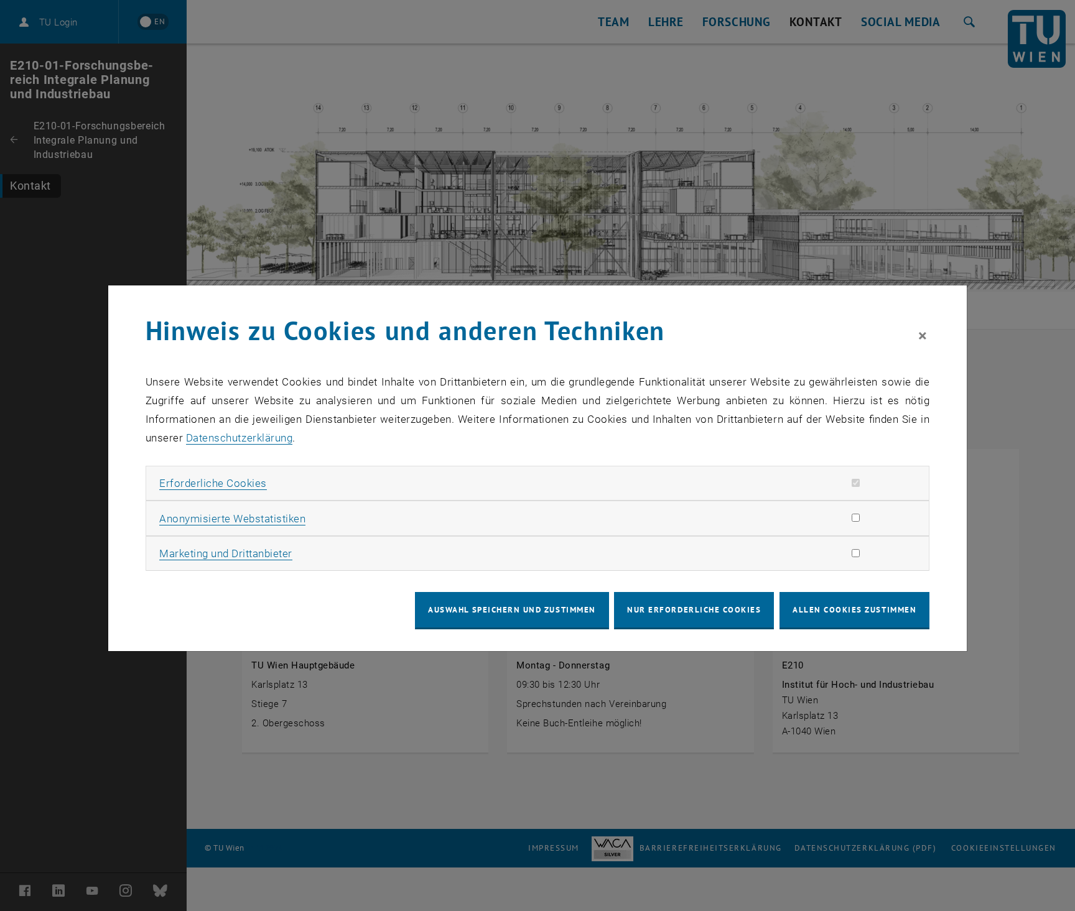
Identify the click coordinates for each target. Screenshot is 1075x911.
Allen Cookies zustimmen (854, 609)
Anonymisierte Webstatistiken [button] (232, 518)
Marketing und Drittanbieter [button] (225, 553)
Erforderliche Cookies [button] (213, 483)
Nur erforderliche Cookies (694, 609)
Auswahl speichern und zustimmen (511, 609)
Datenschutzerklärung (239, 438)
